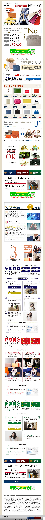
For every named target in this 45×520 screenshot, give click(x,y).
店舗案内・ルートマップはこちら (22, 481)
